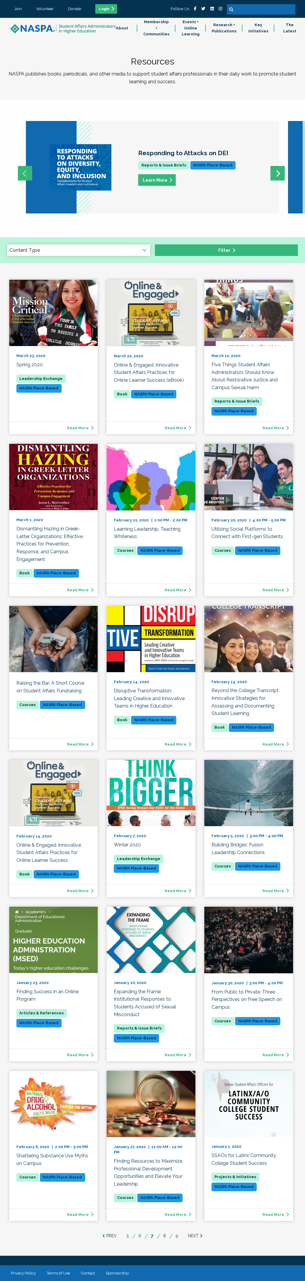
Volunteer (45, 8)
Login (104, 9)
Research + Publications (224, 28)
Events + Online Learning (191, 28)
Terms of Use (58, 1273)
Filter (224, 250)
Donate (74, 8)
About (122, 28)
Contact (88, 1273)
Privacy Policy (23, 1273)
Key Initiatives (258, 28)
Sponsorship (117, 1273)
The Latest (289, 28)
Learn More (155, 180)
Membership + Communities (156, 28)
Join (18, 8)
